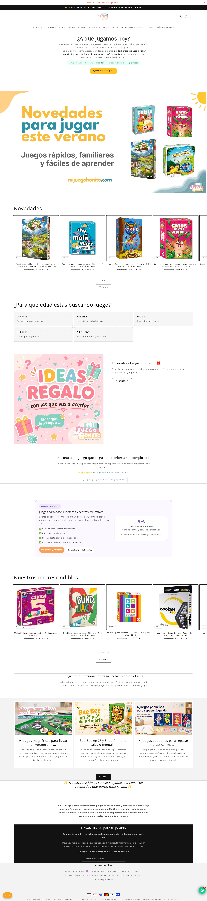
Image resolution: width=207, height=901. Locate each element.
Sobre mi (137, 871)
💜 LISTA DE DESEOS (95, 871)
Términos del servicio (108, 899)
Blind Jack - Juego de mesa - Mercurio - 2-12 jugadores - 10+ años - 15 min (82, 634)
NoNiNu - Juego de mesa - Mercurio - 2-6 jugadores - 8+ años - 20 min (129, 634)
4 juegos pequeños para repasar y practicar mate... (163, 743)
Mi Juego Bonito (39, 899)
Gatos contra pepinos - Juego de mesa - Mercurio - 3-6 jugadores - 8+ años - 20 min (175, 265)
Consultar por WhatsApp (80, 550)
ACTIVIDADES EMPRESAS (119, 871)
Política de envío (124, 899)
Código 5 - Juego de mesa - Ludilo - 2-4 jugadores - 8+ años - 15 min (36, 634)
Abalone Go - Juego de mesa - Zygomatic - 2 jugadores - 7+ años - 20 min (176, 634)
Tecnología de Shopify (53, 899)
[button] (16, 16)
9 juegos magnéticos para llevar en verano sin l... (43, 743)
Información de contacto (152, 899)
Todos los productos (103, 880)
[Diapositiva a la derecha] (108, 280)
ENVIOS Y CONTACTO (74, 871)
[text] (103, 2)
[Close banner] (204, 2)
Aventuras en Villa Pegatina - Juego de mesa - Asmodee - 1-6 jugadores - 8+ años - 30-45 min (35, 265)
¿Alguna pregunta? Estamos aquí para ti (103, 480)
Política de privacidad (90, 899)
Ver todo (103, 287)
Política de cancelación (171, 899)
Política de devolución (119, 875)
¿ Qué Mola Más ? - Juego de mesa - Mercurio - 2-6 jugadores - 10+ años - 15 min (82, 265)
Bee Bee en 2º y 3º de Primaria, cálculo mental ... (103, 743)
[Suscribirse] (122, 859)
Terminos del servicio (74, 875)
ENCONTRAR (121, 381)
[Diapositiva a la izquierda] (98, 280)
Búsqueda (135, 875)
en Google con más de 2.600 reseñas (110, 472)
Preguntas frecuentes (96, 875)
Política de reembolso (72, 899)
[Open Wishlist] (186, 16)
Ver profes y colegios (51, 550)
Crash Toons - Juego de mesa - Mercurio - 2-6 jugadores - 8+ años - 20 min (129, 265)
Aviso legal (137, 899)
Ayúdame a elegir (103, 71)
